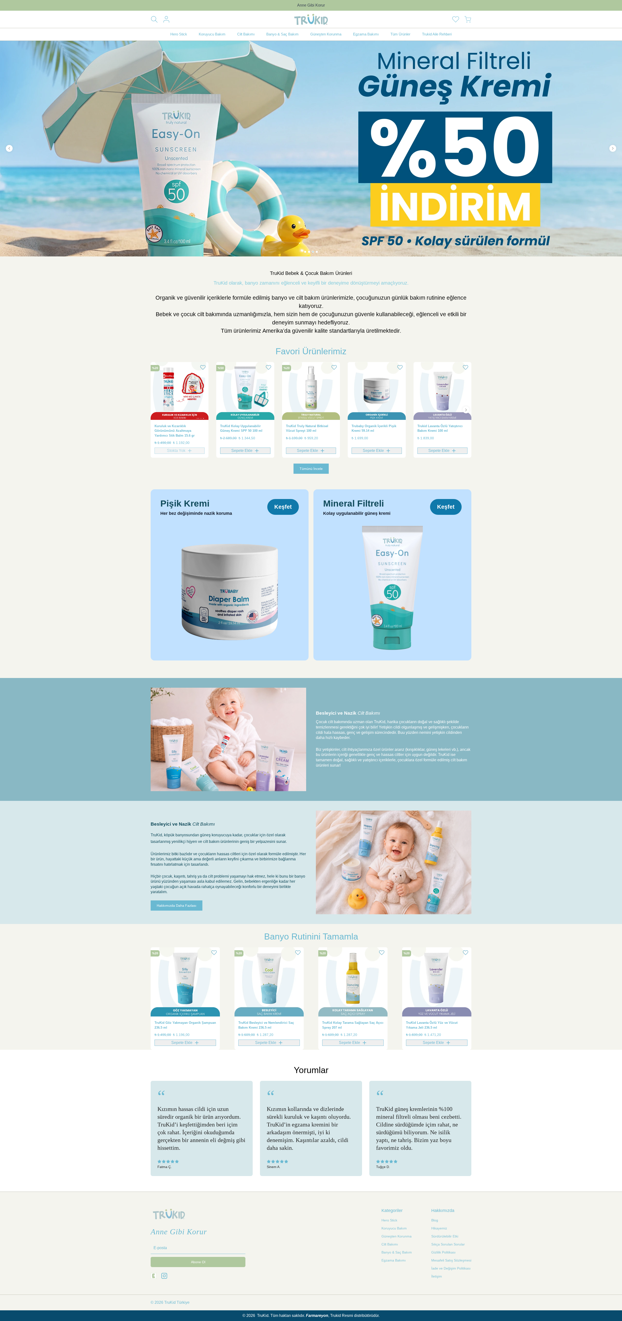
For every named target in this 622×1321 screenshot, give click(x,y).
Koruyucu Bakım (394, 1228)
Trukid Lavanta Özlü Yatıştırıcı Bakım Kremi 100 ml (440, 428)
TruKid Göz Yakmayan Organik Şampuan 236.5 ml (185, 1025)
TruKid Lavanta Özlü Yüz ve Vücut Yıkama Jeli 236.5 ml (432, 1025)
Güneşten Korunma (396, 1236)
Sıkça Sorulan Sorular (448, 1244)
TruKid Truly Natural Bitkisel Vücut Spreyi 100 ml (307, 428)
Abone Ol (198, 1262)
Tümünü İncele (311, 469)
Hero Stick (389, 1220)
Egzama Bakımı (393, 1260)
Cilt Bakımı (389, 1244)
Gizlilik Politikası (443, 1252)
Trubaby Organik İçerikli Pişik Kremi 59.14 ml (374, 428)
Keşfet (283, 507)
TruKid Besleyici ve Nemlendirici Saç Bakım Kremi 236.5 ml (266, 1025)
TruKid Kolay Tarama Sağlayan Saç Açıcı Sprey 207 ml (352, 1025)
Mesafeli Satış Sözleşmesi (451, 1260)
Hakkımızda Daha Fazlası (176, 905)
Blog (434, 1220)
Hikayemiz (439, 1228)
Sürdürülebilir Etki (444, 1236)
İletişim (436, 1276)
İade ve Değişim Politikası (451, 1268)
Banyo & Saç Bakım (396, 1252)
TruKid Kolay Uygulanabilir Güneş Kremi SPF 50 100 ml (241, 428)
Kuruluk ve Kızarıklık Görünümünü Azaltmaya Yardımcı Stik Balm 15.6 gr (175, 430)
